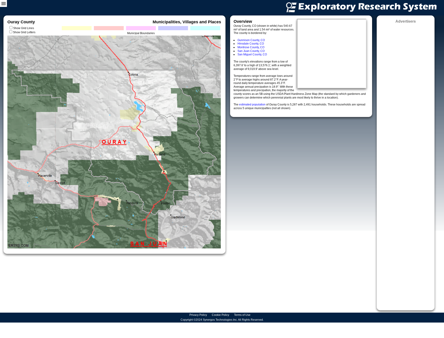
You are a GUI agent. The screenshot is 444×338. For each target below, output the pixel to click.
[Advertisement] (405, 165)
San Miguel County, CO (252, 54)
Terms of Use (242, 315)
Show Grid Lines (24, 28)
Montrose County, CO (250, 47)
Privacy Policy (198, 315)
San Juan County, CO (251, 51)
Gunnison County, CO (251, 40)
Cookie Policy (221, 315)
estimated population (252, 104)
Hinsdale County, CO (250, 43)
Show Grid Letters (24, 32)
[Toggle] (3, 3)
